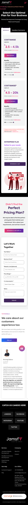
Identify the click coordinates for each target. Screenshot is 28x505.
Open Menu (25, 3)
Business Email (8, 259)
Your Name (7, 251)
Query (5, 288)
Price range (7, 273)
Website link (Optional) (10, 266)
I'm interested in (9, 281)
